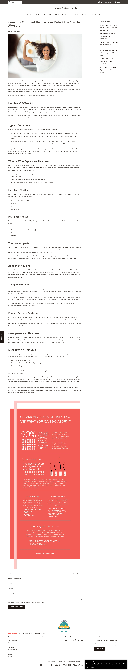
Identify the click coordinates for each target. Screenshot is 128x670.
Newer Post (76, 574)
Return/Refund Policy (13, 652)
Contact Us (11, 654)
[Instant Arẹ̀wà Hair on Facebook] (69, 641)
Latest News (41, 637)
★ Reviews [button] (2, 336)
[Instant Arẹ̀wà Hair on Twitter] (66, 641)
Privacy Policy (12, 642)
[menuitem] (29, 15)
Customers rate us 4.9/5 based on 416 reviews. (32, 633)
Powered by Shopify (74, 661)
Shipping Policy (12, 649)
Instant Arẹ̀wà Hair (64, 8)
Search (10, 656)
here (41, 390)
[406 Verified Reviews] (64, 633)
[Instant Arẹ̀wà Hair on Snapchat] (79, 641)
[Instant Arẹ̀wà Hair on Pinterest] (73, 641)
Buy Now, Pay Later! (13, 645)
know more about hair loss (37, 168)
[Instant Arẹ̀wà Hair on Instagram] (76, 641)
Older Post (13, 574)
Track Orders (11, 647)
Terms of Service (12, 640)
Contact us (48, 381)
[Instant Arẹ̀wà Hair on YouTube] (82, 641)
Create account (107, 2)
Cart (118, 2)
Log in (98, 2)
